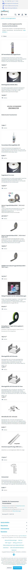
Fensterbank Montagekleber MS (11, 145)
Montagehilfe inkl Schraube (9, 356)
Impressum (14, 550)
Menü (5, 14)
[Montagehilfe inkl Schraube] (14, 348)
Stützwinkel (5, 477)
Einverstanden (17, 567)
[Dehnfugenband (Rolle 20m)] (14, 77)
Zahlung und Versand (17, 542)
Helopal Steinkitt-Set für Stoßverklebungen (14, 296)
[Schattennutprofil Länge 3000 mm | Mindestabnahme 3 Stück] (14, 439)
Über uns (20, 540)
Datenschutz (6, 547)
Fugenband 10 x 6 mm (8, 175)
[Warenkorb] (25, 14)
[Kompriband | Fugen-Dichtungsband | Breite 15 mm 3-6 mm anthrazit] (14, 318)
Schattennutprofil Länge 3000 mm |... (12, 447)
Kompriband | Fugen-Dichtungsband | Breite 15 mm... (13, 326)
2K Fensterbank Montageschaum (11, 54)
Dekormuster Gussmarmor (9, 115)
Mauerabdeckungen (17, 511)
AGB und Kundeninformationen (17, 547)
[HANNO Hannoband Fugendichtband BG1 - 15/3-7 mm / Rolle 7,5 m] (14, 258)
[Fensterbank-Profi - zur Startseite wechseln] (5, 11)
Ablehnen (9, 567)
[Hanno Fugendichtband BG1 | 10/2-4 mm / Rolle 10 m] (14, 228)
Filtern (4, 36)
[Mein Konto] (22, 14)
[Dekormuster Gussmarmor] (14, 107)
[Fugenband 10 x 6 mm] (14, 167)
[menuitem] (4, 14)
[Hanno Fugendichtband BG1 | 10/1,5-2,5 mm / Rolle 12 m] (14, 197)
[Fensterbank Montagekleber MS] (14, 137)
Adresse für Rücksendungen (11, 540)
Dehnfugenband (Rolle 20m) (9, 84)
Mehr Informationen (21, 564)
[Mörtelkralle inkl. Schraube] (14, 409)
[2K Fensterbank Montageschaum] (14, 46)
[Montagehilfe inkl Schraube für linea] (14, 378)
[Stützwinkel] (14, 469)
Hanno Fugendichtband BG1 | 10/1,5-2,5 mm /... (13, 206)
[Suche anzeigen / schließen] (15, 14)
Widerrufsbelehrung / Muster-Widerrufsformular (13, 545)
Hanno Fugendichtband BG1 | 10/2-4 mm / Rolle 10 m (14, 236)
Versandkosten (23, 535)
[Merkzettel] (18, 14)
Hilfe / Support (8, 542)
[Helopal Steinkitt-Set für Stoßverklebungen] (14, 288)
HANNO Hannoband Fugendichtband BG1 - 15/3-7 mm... (14, 266)
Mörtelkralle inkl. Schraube (9, 416)
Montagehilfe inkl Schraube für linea (12, 386)
